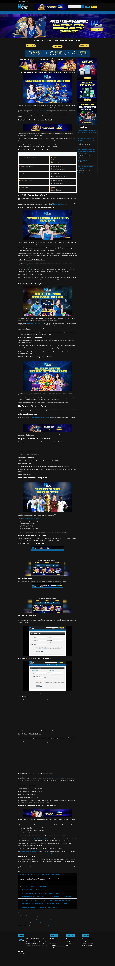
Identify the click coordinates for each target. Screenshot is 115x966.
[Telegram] (92, 1)
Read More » (80, 136)
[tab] (47, 874)
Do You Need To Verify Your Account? (35, 890)
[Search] (82, 6)
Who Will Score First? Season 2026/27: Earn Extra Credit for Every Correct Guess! (86, 141)
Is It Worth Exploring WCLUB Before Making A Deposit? (41, 874)
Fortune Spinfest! (82, 160)
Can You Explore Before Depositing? (34, 886)
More (83, 12)
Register (21, 12)
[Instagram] (96, 1)
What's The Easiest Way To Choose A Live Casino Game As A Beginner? (46, 897)
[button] (87, 7)
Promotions (66, 12)
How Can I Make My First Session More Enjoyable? (39, 907)
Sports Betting (56, 12)
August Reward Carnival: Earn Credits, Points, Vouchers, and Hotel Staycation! (86, 152)
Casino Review (29, 12)
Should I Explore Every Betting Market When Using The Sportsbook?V (46, 900)
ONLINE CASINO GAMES (42, 12)
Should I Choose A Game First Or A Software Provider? (41, 893)
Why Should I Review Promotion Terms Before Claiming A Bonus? (45, 904)
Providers (75, 12)
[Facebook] (94, 1)
